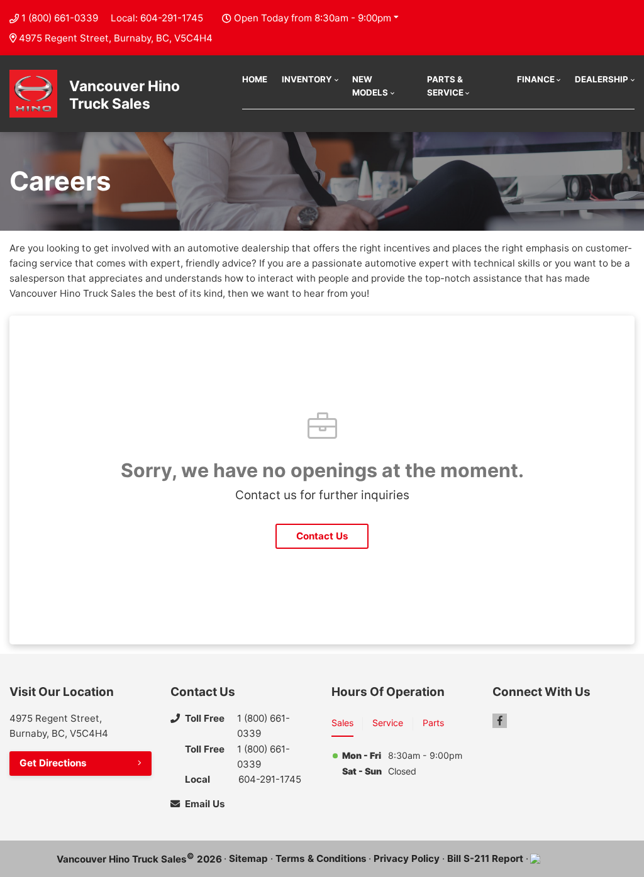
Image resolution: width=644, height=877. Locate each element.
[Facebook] (499, 721)
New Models (370, 85)
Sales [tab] (342, 722)
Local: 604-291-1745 (157, 18)
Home (254, 79)
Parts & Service (445, 85)
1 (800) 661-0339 (59, 18)
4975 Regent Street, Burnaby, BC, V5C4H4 (116, 38)
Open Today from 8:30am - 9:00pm (312, 18)
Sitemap (248, 858)
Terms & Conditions (321, 858)
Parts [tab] (433, 722)
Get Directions (53, 763)
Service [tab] (387, 722)
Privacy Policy (407, 858)
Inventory (307, 79)
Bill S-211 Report (485, 858)
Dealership (601, 79)
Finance (536, 79)
